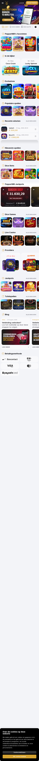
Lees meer (6, 347)
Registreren (32, 3)
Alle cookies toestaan (19, 756)
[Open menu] (3, 3)
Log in (21, 3)
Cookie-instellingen (19, 752)
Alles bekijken (31, 121)
